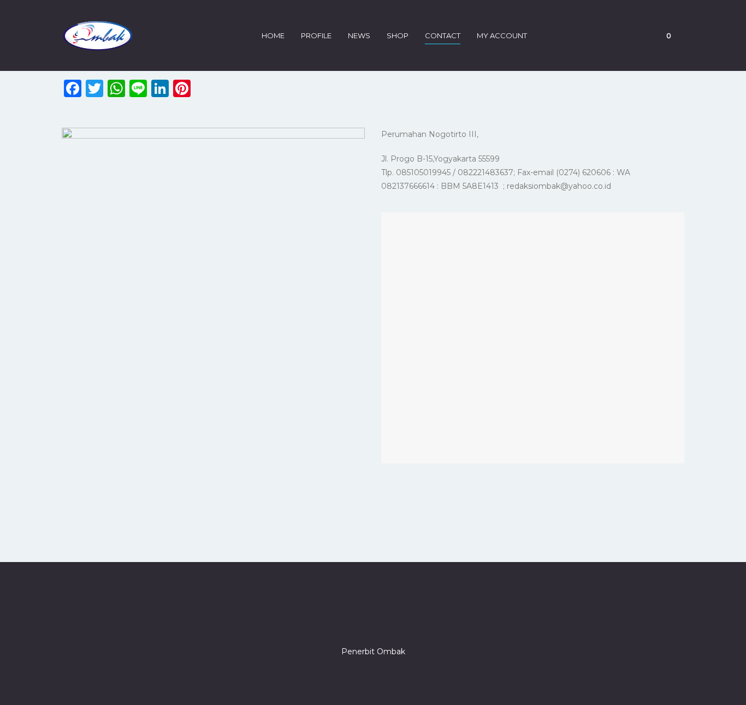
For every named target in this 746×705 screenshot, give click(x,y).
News (359, 35)
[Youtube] (412, 620)
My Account (502, 35)
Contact (442, 35)
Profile (316, 35)
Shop (397, 35)
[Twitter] (353, 620)
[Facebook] (333, 620)
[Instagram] (373, 620)
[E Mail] (392, 620)
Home (273, 35)
